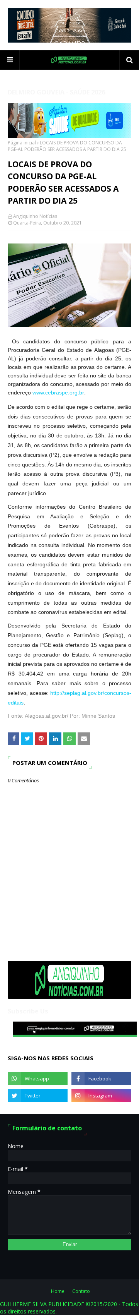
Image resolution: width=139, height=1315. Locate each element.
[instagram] (101, 1095)
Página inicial (22, 142)
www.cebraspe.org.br (58, 392)
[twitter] (38, 1095)
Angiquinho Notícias (35, 216)
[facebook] (101, 1078)
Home (57, 1291)
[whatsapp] (38, 1078)
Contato (81, 1291)
